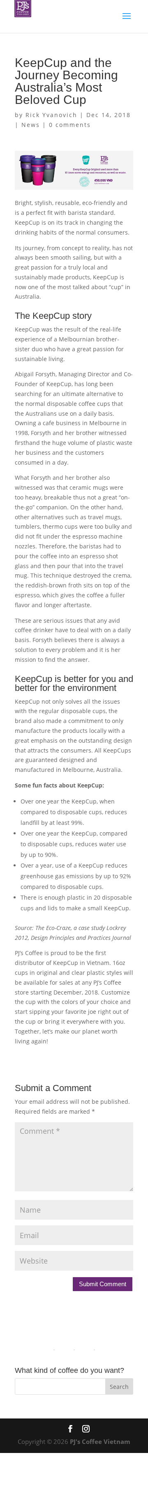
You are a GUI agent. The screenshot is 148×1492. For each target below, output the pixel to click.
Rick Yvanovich (51, 115)
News (30, 125)
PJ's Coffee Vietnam (100, 1441)
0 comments (70, 125)
